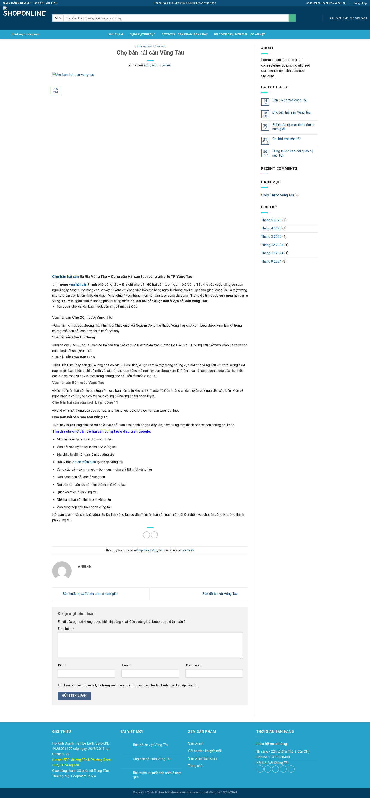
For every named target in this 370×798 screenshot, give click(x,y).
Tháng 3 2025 (271, 237)
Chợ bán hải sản (65, 276)
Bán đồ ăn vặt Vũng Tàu (221, 594)
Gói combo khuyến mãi (205, 751)
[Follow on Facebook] (260, 769)
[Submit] (292, 18)
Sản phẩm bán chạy (193, 34)
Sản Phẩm (115, 34)
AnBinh (167, 65)
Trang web (193, 665)
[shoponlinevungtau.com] (24, 18)
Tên (62, 665)
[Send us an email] (283, 769)
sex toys (168, 34)
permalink (188, 550)
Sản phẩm (195, 743)
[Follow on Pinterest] (291, 769)
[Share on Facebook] (146, 534)
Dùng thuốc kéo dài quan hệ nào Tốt (292, 153)
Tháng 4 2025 (271, 228)
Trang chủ (195, 766)
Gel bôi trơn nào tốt (286, 139)
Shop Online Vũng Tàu (150, 46)
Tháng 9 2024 (271, 261)
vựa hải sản (78, 284)
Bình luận (66, 629)
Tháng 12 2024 (272, 245)
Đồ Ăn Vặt (257, 34)
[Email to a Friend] (154, 534)
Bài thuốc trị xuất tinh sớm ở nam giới (90, 594)
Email (126, 665)
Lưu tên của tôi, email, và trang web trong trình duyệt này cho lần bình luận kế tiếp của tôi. (130, 685)
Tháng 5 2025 (271, 220)
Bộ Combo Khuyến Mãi (230, 34)
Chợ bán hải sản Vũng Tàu (291, 112)
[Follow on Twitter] (275, 769)
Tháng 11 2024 (272, 253)
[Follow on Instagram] (267, 769)
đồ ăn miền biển (84, 462)
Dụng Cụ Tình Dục (142, 34)
